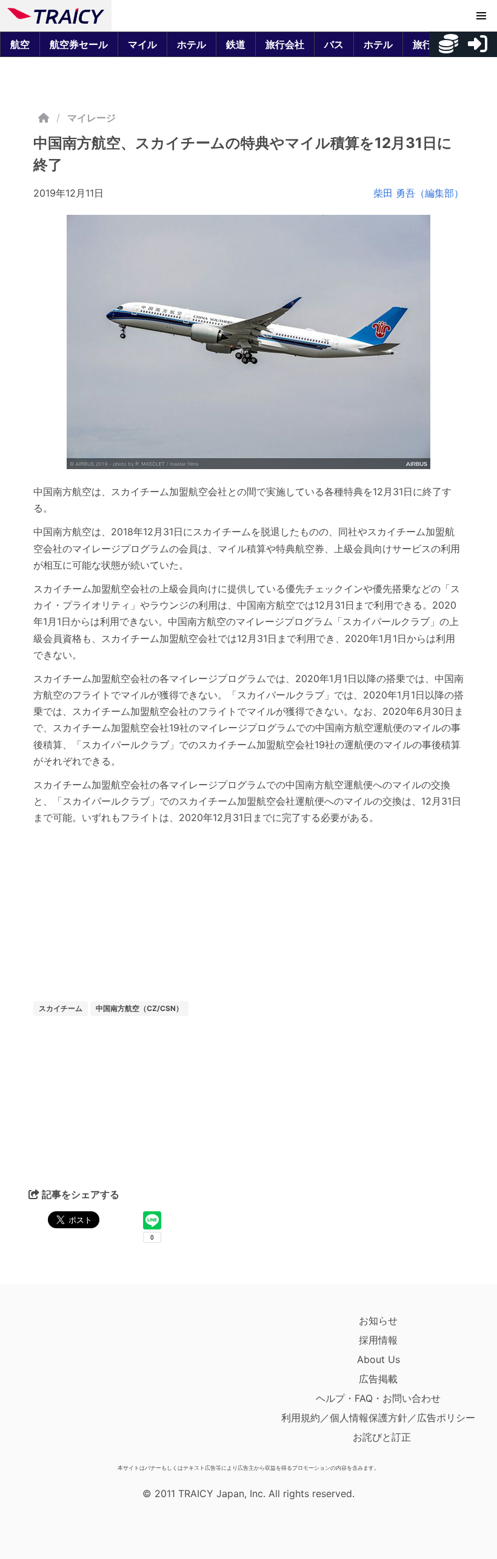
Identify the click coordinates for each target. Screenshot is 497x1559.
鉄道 (235, 44)
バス (334, 44)
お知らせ (378, 1320)
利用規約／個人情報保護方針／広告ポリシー (378, 1418)
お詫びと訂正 (382, 1437)
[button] (481, 16)
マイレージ (91, 118)
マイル (142, 44)
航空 (20, 44)
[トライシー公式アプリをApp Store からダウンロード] (78, 1385)
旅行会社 (284, 44)
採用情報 (378, 1340)
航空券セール (79, 44)
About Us (378, 1359)
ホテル (191, 44)
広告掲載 (378, 1379)
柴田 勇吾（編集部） (418, 193)
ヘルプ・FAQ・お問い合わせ (378, 1398)
